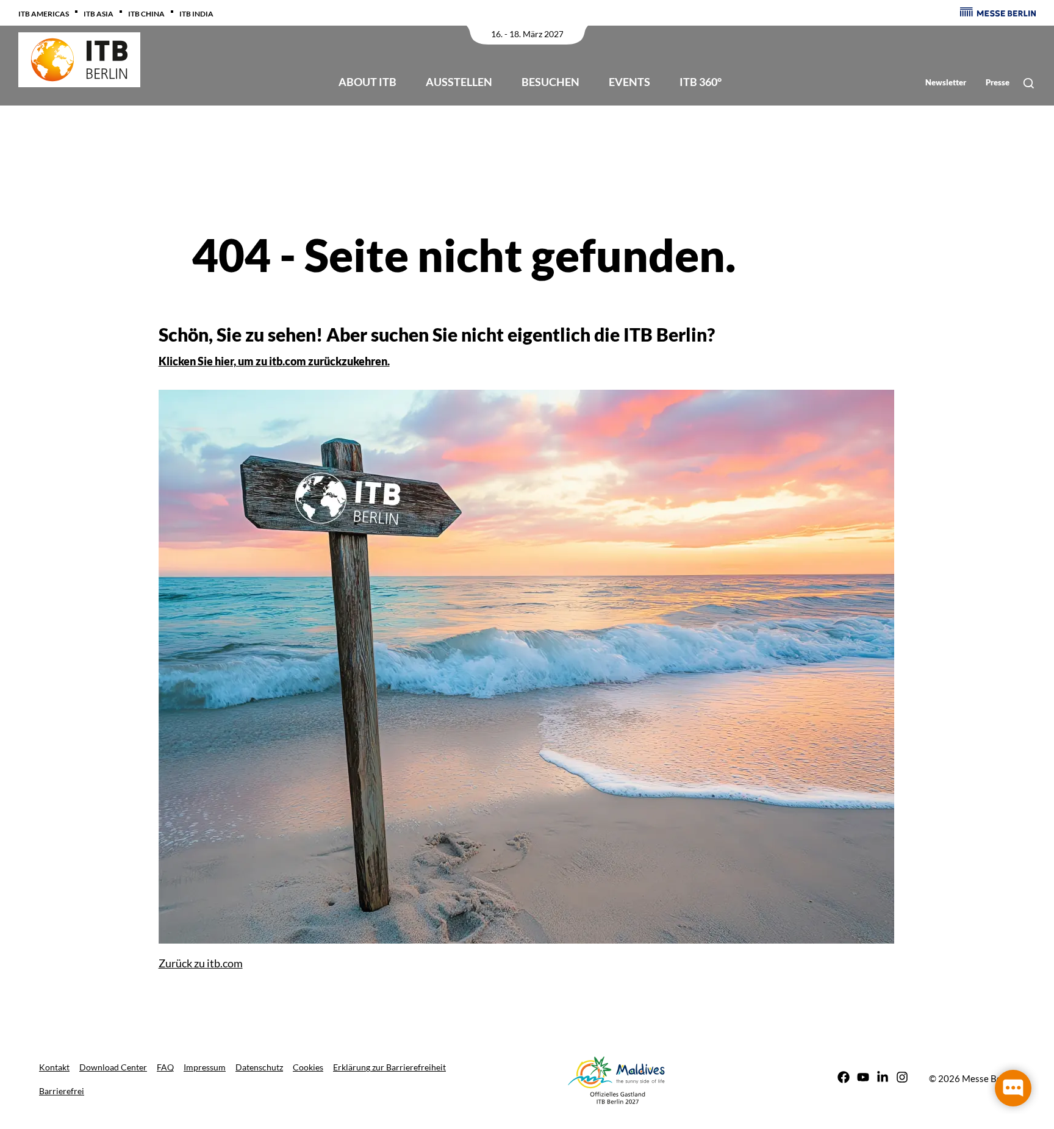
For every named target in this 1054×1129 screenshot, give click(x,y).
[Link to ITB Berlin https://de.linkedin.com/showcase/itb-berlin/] (883, 1078)
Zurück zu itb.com (201, 963)
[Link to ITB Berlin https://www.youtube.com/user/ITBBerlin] (863, 1078)
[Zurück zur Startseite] (79, 59)
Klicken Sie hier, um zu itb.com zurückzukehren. (274, 361)
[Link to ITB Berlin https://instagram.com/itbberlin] (902, 1078)
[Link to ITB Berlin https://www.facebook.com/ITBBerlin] (843, 1078)
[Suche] (1029, 83)
